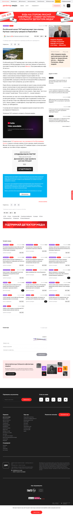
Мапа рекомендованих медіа (10, 437)
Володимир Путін (7, 218)
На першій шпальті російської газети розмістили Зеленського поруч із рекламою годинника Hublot (12, 286)
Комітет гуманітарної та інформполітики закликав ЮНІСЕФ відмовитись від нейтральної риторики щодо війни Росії (59, 120)
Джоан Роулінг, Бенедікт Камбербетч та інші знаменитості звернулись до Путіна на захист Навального (13, 261)
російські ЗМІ (16, 216)
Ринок (4, 306)
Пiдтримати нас (64, 414)
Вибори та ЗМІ (6, 431)
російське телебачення (27, 216)
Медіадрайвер (6, 425)
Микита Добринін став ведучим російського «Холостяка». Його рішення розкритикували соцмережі (59, 274)
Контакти (26, 425)
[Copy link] (18, 44)
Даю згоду (37, 512)
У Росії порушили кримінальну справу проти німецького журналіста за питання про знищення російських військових (59, 91)
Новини (22, 5)
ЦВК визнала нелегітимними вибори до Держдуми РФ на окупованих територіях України (59, 101)
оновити (44, 336)
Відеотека (5, 429)
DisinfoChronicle (40, 1)
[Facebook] (11, 44)
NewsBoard (5, 426)
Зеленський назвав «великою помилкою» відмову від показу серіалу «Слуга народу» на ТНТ (59, 286)
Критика (5, 295)
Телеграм (5, 448)
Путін (41, 216)
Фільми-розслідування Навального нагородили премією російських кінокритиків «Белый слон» (34, 261)
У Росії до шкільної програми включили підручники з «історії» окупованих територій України (59, 110)
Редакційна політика (29, 417)
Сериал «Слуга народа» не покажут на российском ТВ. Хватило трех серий (35, 298)
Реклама (26, 423)
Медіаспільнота (29, 244)
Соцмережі (6, 443)
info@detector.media (17, 470)
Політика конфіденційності (30, 418)
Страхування (57, 5)
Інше (10, 282)
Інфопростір (5, 25)
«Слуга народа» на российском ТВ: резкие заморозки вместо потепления (13, 298)
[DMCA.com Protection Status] (31, 498)
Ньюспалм (5, 439)
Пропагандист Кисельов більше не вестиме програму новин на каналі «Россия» (58, 82)
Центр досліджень (31, 1)
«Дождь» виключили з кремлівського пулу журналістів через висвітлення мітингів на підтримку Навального (59, 248)
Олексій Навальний (25, 218)
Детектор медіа (5, 1)
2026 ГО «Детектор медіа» (19, 471)
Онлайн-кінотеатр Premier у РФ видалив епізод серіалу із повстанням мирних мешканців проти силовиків (36, 286)
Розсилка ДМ (27, 429)
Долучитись (25, 194)
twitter (4, 447)
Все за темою (66, 126)
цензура (36, 216)
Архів (25, 431)
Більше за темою (53, 73)
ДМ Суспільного (22, 1)
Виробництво (29, 270)
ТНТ (5, 216)
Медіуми (5, 440)
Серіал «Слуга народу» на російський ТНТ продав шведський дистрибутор (13, 309)
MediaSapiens (14, 1)
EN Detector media (50, 1)
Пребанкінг (5, 423)
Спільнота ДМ (10, 373)
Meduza (28, 66)
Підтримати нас (27, 426)
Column (9, 295)
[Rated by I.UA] (42, 498)
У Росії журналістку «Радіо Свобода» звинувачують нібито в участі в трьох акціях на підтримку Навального (58, 261)
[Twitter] (15, 44)
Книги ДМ (26, 421)
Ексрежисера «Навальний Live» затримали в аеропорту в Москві (34, 247)
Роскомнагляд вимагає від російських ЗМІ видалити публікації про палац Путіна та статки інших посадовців (13, 248)
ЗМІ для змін (6, 421)
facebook (5, 445)
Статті (27, 5)
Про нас (26, 415)
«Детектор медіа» (43, 201)
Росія (10, 216)
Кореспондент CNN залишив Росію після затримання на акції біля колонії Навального (13, 274)
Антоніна (58, 1)
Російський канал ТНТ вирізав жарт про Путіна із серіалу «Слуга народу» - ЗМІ (59, 298)
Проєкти (5, 415)
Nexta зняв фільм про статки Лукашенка (36, 272)
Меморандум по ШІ (28, 420)
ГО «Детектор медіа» (66, 1)
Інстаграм (5, 450)
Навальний (16, 218)
